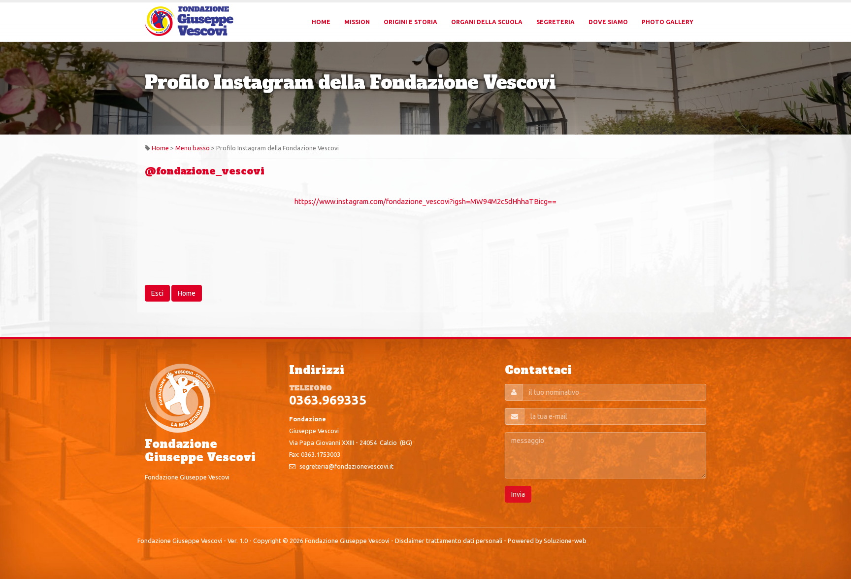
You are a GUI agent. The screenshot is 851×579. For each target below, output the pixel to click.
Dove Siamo (608, 22)
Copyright (267, 540)
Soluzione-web (565, 540)
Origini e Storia (410, 22)
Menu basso (192, 147)
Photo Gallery (667, 22)
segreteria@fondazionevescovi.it (346, 466)
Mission (357, 22)
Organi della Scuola (487, 22)
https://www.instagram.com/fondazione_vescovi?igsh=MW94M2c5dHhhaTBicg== (425, 201)
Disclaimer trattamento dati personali (448, 540)
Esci (157, 293)
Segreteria (555, 22)
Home (321, 22)
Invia (518, 494)
